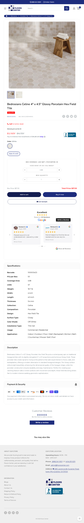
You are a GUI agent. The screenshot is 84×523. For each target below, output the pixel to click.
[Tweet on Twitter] (71, 116)
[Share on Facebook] (63, 116)
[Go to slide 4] (43, 246)
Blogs (6, 482)
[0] (78, 8)
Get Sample (42, 202)
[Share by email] (75, 116)
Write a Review (63, 220)
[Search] (66, 8)
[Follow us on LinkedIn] (17, 512)
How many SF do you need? (42, 165)
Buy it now (60, 194)
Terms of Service (10, 500)
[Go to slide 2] (40, 246)
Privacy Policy (9, 497)
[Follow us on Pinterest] (13, 512)
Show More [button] (18, 242)
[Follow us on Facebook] (5, 512)
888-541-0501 (36, 2)
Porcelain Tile (24, 16)
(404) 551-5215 (70, 461)
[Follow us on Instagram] (9, 512)
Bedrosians (14, 16)
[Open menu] (5, 8)
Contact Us (8, 488)
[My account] (74, 8)
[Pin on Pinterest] (67, 116)
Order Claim (49, 2)
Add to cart (24, 194)
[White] (9, 146)
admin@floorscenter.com (60, 465)
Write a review (42, 423)
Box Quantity (42, 175)
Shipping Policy (9, 491)
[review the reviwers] (38, 227)
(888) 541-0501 (57, 461)
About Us (7, 485)
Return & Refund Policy (12, 494)
